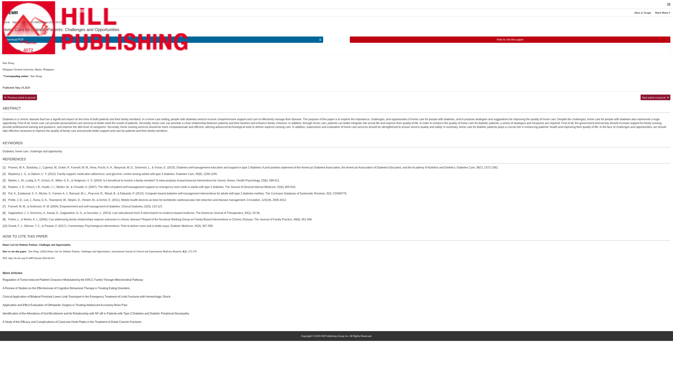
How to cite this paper (510, 39)
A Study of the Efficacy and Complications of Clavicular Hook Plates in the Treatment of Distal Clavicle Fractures (72, 321)
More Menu (661, 12)
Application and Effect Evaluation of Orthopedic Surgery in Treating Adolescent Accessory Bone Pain (65, 305)
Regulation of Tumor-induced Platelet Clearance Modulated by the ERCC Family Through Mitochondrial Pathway (73, 279)
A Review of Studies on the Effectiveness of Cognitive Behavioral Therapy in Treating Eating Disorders (66, 288)
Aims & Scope (642, 12)
